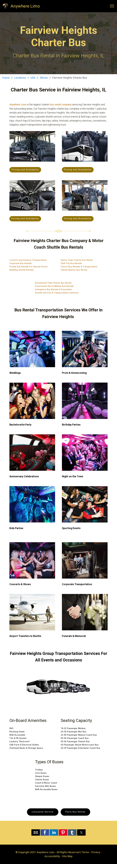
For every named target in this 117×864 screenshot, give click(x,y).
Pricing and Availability (25, 169)
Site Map (67, 856)
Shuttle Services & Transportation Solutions (57, 293)
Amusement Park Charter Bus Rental (53, 283)
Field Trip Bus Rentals (71, 263)
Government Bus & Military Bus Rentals (54, 286)
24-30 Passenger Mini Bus (73, 731)
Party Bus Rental (75, 812)
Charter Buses (42, 779)
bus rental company (60, 104)
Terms (85, 852)
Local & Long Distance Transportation (28, 260)
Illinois (44, 77)
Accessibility (52, 856)
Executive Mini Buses (45, 786)
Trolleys (39, 770)
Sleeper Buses (42, 776)
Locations (20, 77)
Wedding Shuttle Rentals (21, 270)
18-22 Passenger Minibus (73, 728)
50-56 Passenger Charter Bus (75, 741)
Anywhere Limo (25, 6)
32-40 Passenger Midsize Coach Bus (79, 735)
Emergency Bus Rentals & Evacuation (53, 289)
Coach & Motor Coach (46, 783)
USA (33, 77)
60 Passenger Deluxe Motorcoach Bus (80, 745)
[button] (35, 832)
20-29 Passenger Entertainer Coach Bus (80, 748)
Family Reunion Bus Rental (74, 270)
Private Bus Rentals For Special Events (28, 266)
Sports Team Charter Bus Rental (77, 260)
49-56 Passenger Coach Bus (75, 738)
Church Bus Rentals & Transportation (79, 266)
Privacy (95, 852)
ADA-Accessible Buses (46, 789)
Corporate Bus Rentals (20, 263)
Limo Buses (41, 773)
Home (6, 77)
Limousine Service (43, 812)
